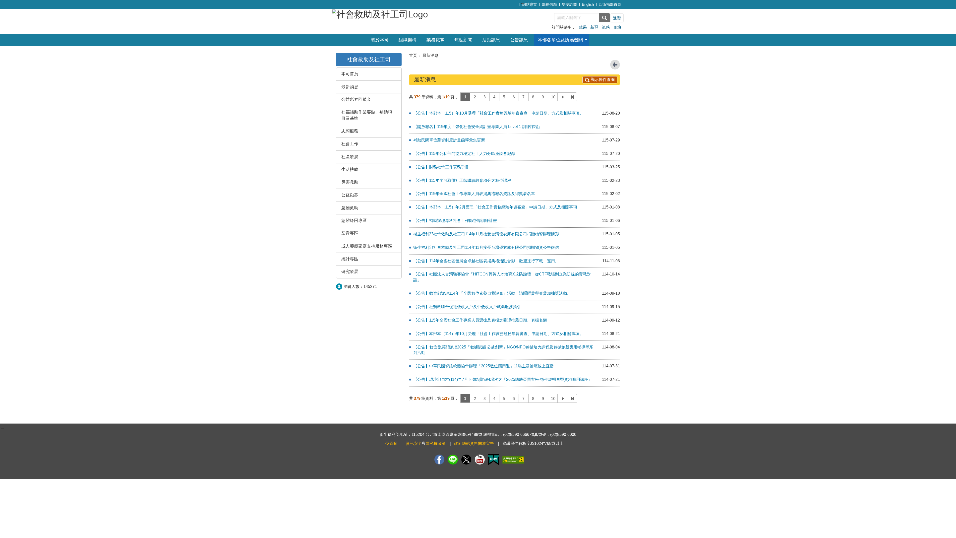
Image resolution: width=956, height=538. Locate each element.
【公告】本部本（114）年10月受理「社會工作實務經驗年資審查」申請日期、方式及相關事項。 (498, 334)
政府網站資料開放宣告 (474, 443)
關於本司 (380, 39)
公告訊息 (519, 39)
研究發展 (349, 271)
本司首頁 (349, 73)
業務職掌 (435, 39)
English (588, 4)
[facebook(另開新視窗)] (439, 460)
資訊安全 (414, 443)
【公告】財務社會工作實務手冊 (441, 167)
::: (522, 4)
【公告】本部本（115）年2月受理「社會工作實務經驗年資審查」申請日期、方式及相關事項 (495, 207)
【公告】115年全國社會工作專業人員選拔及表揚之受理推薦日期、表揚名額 (480, 320)
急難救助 (349, 207)
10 (553, 97)
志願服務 (349, 131)
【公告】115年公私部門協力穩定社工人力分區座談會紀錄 (464, 153)
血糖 (617, 27)
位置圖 (391, 443)
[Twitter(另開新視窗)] (466, 460)
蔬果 (583, 27)
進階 (617, 18)
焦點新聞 (463, 39)
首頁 (413, 55)
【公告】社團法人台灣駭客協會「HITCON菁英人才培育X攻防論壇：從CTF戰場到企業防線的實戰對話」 (502, 277)
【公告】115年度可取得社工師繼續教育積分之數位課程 (462, 180)
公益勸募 (349, 195)
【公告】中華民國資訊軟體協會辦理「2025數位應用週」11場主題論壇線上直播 (483, 366)
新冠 (594, 27)
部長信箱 (549, 4)
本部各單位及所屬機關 (560, 39)
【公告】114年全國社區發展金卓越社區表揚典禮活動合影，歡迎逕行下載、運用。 (486, 261)
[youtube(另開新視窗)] (480, 460)
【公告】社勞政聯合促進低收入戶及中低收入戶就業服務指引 (467, 307)
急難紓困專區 (354, 220)
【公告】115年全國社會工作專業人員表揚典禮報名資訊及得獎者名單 (474, 194)
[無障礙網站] (513, 460)
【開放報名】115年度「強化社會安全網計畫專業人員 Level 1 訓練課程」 (477, 127)
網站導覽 (529, 4)
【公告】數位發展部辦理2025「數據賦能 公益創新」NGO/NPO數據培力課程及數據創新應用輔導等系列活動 (503, 350)
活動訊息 (491, 39)
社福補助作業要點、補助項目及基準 (366, 115)
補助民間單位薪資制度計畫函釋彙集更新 (449, 140)
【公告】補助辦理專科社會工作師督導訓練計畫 (455, 220)
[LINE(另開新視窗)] (453, 460)
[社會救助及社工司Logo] (380, 13)
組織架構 (408, 39)
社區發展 (349, 156)
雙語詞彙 (569, 4)
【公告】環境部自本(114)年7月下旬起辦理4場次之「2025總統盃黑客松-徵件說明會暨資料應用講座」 (502, 379)
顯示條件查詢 (603, 79)
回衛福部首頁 (610, 4)
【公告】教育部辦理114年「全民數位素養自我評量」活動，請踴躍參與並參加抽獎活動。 (492, 293)
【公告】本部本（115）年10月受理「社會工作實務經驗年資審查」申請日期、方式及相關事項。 (498, 113)
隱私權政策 (436, 443)
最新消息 (349, 86)
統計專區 (349, 259)
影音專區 (349, 233)
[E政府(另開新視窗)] (493, 459)
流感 (606, 27)
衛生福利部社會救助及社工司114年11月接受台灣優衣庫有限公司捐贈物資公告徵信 (486, 247)
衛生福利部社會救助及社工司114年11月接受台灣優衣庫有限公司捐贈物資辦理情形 (486, 234)
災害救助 (349, 182)
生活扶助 (349, 169)
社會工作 (349, 143)
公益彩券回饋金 (356, 99)
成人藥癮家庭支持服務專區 (366, 246)
